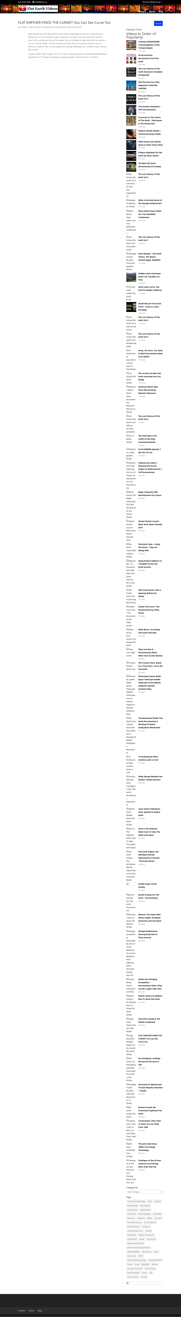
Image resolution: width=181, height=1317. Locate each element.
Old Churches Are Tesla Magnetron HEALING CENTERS (148, 85)
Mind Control (146, 1252)
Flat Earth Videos (133, 1226)
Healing (148, 1231)
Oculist (129, 1264)
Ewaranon (131, 1218)
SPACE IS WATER (133, 1273)
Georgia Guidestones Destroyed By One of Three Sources (147, 934)
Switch (144, 1273)
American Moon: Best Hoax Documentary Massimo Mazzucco (148, 390)
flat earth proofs (150, 1222)
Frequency (146, 1226)
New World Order (155, 1260)
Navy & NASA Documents (136, 1260)
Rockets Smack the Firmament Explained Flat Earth (150, 1110)
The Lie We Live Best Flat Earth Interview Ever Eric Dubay (149, 376)
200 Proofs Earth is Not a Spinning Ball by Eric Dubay (149, 593)
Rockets (155, 1264)
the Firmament (132, 1277)
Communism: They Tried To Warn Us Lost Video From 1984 (149, 1124)
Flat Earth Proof (74, 27)
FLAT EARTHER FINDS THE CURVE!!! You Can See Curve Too (64, 22)
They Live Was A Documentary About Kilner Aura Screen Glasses (150, 652)
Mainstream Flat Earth (135, 1243)
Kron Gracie (151, 1239)
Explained (141, 1218)
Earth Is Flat (131, 1214)
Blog (161, 11)
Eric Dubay (157, 1214)
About (152, 11)
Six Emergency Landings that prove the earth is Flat (149, 1061)
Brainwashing (132, 1205)
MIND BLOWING (133, 1252)
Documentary (49, 27)
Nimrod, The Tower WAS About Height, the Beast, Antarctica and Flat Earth (149, 917)
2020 (150, 1201)
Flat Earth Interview (134, 1222)
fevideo (24, 27)
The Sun (144, 1277)
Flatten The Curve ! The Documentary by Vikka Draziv (148, 609)
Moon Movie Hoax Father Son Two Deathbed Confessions (150, 214)
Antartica (157, 1201)
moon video (131, 1256)
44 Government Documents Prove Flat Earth (148, 58)
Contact (142, 11)
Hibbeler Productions (146, 1235)
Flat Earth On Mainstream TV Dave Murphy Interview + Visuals (150, 1087)
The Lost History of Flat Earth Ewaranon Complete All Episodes (150, 71)
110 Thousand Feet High (136, 1201)
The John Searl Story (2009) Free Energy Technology (147, 1147)
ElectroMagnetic (145, 1214)
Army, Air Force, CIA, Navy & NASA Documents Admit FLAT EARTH (150, 353)
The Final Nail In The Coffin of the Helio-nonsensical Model (147, 439)
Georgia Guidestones (135, 1231)
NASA (141, 1256)
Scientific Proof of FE (134, 1268)
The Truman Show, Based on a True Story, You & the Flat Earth (150, 666)
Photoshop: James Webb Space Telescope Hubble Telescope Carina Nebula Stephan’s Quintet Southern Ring (149, 682)
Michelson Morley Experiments (138, 1247)
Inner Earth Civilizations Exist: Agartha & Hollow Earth (149, 812)
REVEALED (145, 1264)
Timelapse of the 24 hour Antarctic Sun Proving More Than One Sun (149, 1163)
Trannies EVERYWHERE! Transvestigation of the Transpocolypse (149, 44)
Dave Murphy (145, 1205)
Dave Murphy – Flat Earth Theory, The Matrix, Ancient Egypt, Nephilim (149, 256)
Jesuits (141, 1239)
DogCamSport (145, 1210)
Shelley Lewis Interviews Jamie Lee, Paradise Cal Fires (149, 276)
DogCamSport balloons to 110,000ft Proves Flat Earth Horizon (150, 564)
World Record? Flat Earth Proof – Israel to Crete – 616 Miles (149, 306)
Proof (137, 1264)
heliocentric (131, 1235)
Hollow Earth (132, 1239)
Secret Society (150, 1268)
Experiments (61, 27)
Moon (156, 1252)
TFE (151, 1273)
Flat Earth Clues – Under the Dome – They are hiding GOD (149, 547)
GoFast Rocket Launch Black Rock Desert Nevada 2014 (150, 524)
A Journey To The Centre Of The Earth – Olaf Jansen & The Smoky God (150, 120)
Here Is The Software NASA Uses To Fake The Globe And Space (149, 831)
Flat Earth (158, 1218)
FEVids (149, 1218)
